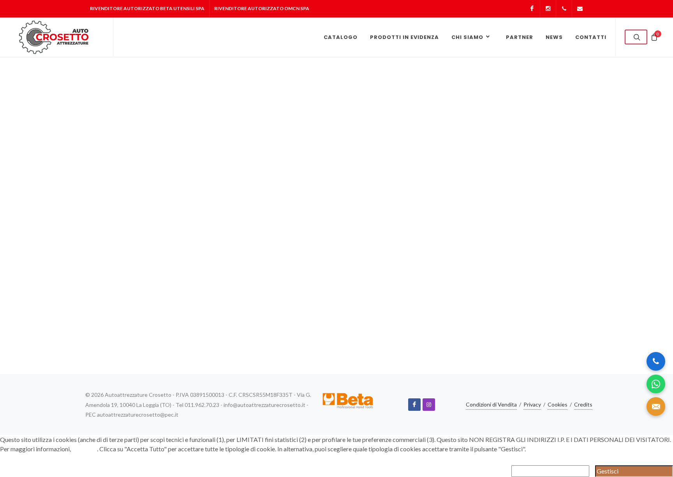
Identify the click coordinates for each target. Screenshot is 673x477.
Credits (583, 404)
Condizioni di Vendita (491, 404)
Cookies (557, 404)
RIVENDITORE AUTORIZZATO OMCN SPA (261, 8)
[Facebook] (532, 8)
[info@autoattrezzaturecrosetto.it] (580, 8)
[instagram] (429, 404)
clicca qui (84, 448)
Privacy (532, 404)
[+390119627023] (564, 8)
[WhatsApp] (656, 384)
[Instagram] (548, 8)
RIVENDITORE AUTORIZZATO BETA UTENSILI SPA (147, 8)
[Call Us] (656, 361)
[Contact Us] (656, 406)
